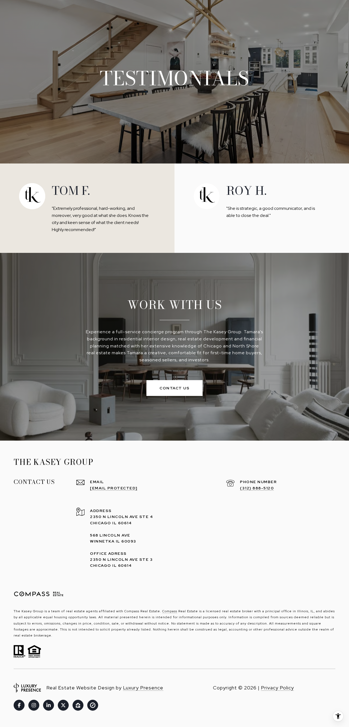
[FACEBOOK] (19, 705)
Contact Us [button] (174, 388)
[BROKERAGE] (92, 705)
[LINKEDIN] (48, 705)
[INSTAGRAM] (33, 705)
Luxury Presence (143, 687)
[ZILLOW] (78, 705)
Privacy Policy (277, 687)
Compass (169, 611)
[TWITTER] (63, 705)
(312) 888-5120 (257, 488)
